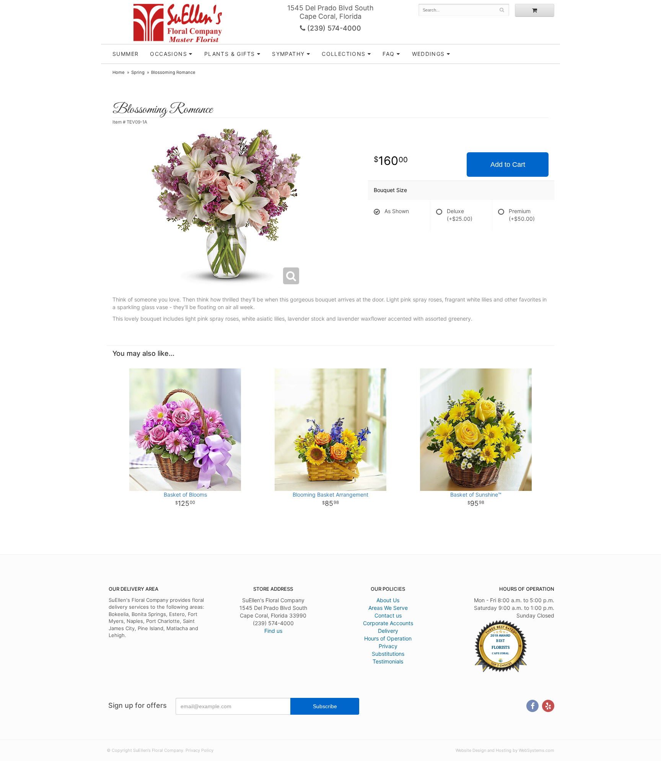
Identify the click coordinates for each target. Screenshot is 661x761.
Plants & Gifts (229, 54)
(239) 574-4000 (333, 28)
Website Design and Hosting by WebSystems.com (505, 750)
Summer (125, 54)
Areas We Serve (388, 608)
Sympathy (288, 54)
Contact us (388, 615)
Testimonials (388, 661)
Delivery (388, 630)
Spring (138, 72)
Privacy (388, 646)
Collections (343, 54)
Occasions (168, 54)
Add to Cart (507, 164)
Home (118, 72)
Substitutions (388, 653)
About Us (387, 600)
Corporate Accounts (388, 623)
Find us (273, 630)
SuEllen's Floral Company (178, 23)
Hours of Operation (388, 638)
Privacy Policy (199, 750)
